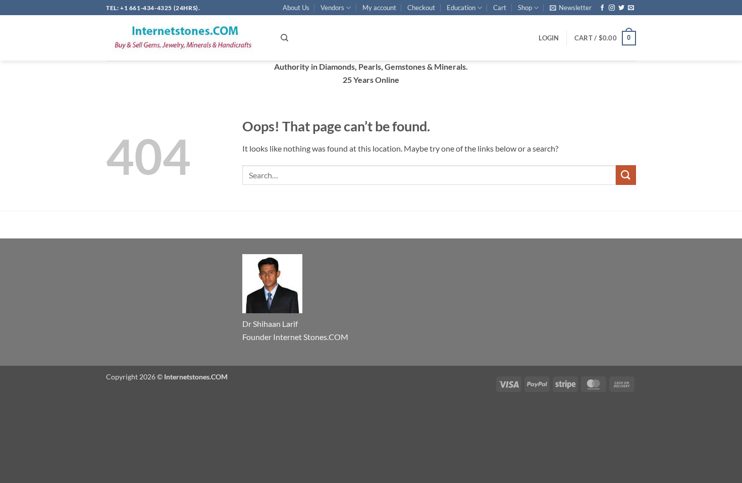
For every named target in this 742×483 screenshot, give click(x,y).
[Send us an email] (631, 8)
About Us (296, 8)
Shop (525, 8)
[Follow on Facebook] (602, 8)
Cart (499, 8)
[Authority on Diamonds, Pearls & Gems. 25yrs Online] (186, 38)
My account (379, 8)
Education (461, 8)
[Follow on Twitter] (621, 8)
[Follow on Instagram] (612, 8)
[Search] (284, 37)
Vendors (332, 8)
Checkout (421, 8)
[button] (571, 7)
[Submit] (626, 175)
